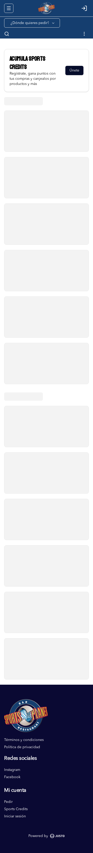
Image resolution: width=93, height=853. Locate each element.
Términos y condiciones (24, 740)
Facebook (12, 777)
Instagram (12, 770)
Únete (74, 70)
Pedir (8, 802)
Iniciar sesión (15, 816)
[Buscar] (6, 33)
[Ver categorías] (84, 33)
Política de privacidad (22, 747)
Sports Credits (16, 809)
